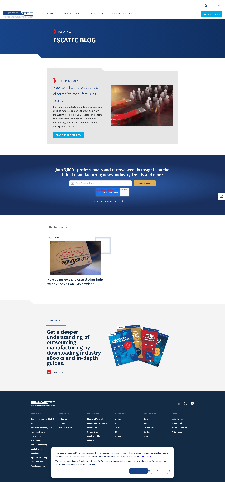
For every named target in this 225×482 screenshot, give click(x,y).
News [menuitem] (146, 419)
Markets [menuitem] (64, 13)
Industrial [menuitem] (63, 419)
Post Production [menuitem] (38, 466)
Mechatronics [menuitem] (36, 449)
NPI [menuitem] (32, 423)
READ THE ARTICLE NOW (68, 135)
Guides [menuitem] (147, 432)
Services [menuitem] (51, 13)
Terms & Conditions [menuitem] (180, 428)
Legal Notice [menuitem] (177, 419)
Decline (160, 471)
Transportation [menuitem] (65, 428)
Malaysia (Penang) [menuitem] (95, 419)
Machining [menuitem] (35, 453)
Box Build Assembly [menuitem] (39, 445)
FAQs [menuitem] (146, 436)
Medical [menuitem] (62, 423)
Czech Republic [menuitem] (93, 436)
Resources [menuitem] (116, 13)
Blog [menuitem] (145, 423)
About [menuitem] (93, 13)
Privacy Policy (145, 456)
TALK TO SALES (212, 14)
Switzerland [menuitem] (92, 428)
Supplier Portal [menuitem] (216, 6)
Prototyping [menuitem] (36, 436)
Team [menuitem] (117, 428)
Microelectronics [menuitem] (38, 432)
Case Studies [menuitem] (149, 428)
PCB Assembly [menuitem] (36, 440)
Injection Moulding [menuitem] (39, 458)
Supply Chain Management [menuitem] (42, 428)
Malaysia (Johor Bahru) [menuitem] (97, 423)
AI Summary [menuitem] (177, 432)
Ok (138, 471)
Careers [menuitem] (131, 13)
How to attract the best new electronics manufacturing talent (75, 94)
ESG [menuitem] (103, 13)
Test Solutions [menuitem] (37, 462)
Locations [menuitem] (79, 13)
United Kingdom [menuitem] (94, 432)
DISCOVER (58, 372)
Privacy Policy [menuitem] (178, 423)
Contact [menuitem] (118, 423)
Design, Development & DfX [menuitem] (42, 419)
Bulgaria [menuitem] (90, 440)
